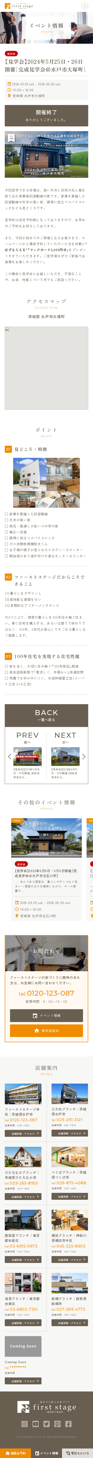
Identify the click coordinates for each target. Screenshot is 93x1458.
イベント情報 (50, 1015)
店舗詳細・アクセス (23, 1133)
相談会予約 (18, 1453)
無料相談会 (50, 1030)
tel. (46, 993)
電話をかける (80, 1453)
